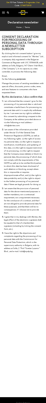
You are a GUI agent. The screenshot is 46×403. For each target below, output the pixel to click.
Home (19, 27)
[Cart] (42, 12)
